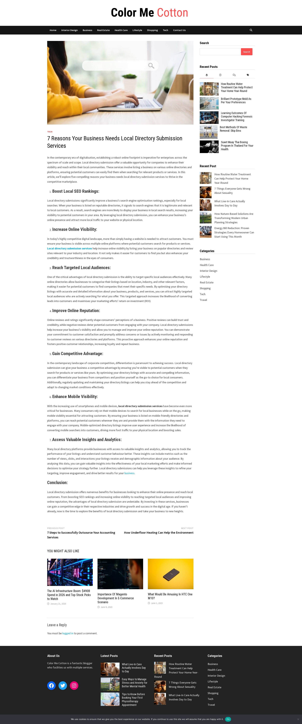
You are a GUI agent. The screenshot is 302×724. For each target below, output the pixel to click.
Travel (203, 300)
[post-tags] (248, 75)
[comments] (234, 75)
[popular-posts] (206, 75)
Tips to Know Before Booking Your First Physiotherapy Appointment (133, 700)
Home (53, 30)
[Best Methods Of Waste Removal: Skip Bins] (209, 127)
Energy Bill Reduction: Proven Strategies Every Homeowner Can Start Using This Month (234, 232)
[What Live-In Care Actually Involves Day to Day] (110, 665)
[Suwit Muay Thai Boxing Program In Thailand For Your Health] (209, 142)
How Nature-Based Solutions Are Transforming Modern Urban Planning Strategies (233, 218)
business (129, 473)
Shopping (152, 30)
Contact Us (179, 30)
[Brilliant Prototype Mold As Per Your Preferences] (209, 99)
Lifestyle (137, 30)
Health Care (121, 30)
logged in (67, 633)
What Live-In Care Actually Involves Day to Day (134, 668)
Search (246, 51)
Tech (165, 30)
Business (87, 30)
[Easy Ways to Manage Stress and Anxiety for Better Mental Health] (110, 679)
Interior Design (69, 30)
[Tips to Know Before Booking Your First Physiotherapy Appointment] (110, 694)
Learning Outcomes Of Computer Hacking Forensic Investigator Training (236, 116)
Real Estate (103, 30)
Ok (228, 719)
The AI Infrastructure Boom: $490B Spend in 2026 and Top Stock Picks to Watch (69, 595)
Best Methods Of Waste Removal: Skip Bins (233, 128)
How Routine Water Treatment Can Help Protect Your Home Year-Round (237, 87)
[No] (298, 719)
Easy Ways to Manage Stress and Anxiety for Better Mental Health (134, 683)
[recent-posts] (220, 75)
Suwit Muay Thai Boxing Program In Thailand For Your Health (237, 145)
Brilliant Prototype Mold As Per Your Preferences (236, 100)
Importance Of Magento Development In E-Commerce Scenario (116, 598)
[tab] (206, 75)
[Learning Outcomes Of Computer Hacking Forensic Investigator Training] (209, 113)
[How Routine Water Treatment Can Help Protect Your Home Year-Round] (209, 84)
